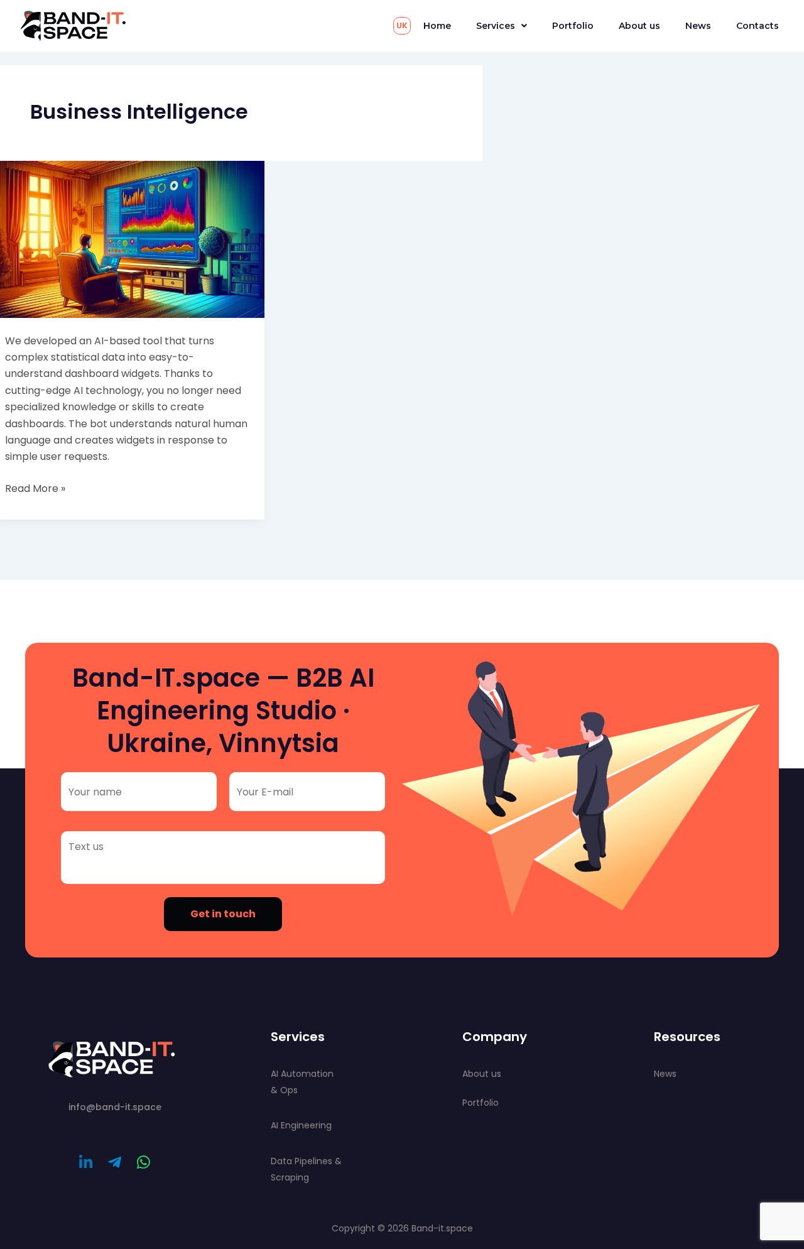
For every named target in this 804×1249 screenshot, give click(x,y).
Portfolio (573, 25)
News (698, 25)
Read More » (35, 488)
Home (437, 25)
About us (639, 25)
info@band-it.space (114, 1107)
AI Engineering (301, 1125)
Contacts (757, 25)
